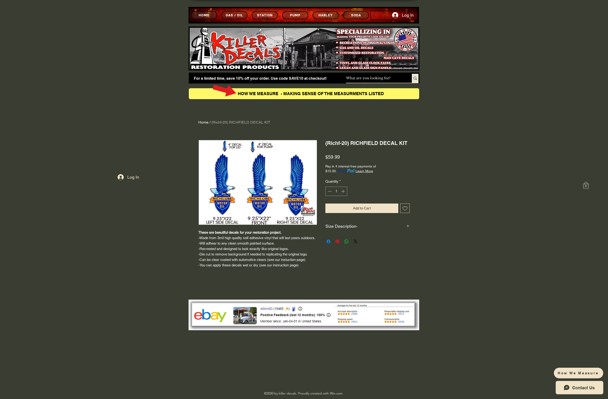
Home (203, 122)
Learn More (364, 171)
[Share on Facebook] (328, 241)
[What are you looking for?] (415, 78)
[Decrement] (329, 191)
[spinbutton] (336, 191)
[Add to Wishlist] (405, 208)
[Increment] (343, 191)
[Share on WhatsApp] (346, 241)
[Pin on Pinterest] (337, 241)
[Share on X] (355, 241)
